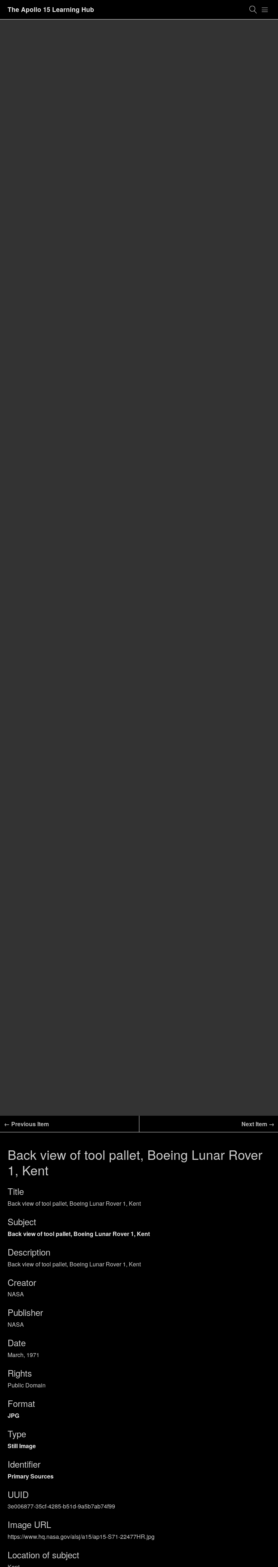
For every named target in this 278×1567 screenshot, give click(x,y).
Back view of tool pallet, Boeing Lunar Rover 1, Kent (79, 1234)
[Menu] (265, 10)
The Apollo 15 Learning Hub (51, 9)
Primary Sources (31, 1476)
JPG (13, 1415)
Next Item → (257, 1124)
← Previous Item (26, 1124)
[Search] (253, 10)
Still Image (22, 1446)
